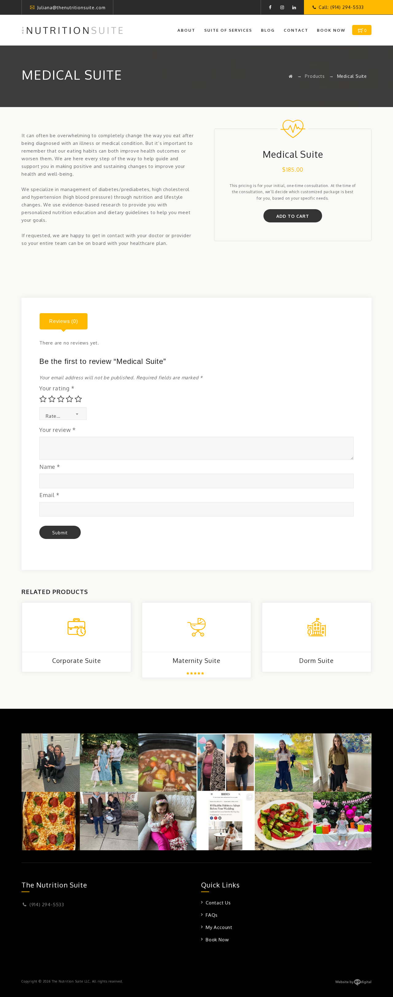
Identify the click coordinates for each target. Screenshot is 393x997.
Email (49, 495)
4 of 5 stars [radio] (69, 399)
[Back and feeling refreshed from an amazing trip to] (284, 762)
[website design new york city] (353, 984)
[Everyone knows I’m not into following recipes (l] (167, 762)
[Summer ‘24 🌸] (109, 762)
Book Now (331, 30)
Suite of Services (228, 30)
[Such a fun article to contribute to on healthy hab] (225, 821)
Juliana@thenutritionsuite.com (71, 7)
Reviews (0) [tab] (63, 321)
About (186, 30)
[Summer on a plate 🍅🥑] (284, 821)
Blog (268, 30)
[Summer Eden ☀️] (342, 821)
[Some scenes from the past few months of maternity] (109, 821)
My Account (219, 927)
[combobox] (63, 413)
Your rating (56, 388)
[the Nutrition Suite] (72, 30)
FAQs (212, 915)
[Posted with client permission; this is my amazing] (225, 762)
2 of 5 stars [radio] (52, 399)
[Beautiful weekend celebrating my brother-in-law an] (342, 762)
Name (49, 466)
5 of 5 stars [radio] (78, 399)
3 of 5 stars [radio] (60, 399)
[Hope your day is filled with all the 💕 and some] (167, 821)
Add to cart (292, 216)
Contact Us (218, 903)
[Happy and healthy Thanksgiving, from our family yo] (50, 762)
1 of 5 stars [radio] (43, 399)
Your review (57, 429)
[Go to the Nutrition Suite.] (291, 76)
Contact (296, 30)
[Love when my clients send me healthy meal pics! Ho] (50, 821)
